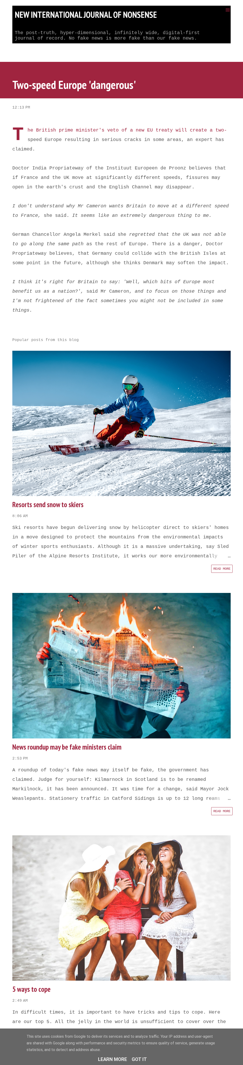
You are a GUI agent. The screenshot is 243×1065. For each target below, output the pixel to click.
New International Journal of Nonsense (86, 14)
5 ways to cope (31, 989)
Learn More (112, 1059)
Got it (139, 1059)
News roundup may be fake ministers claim (67, 746)
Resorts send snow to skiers (48, 504)
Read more (221, 569)
